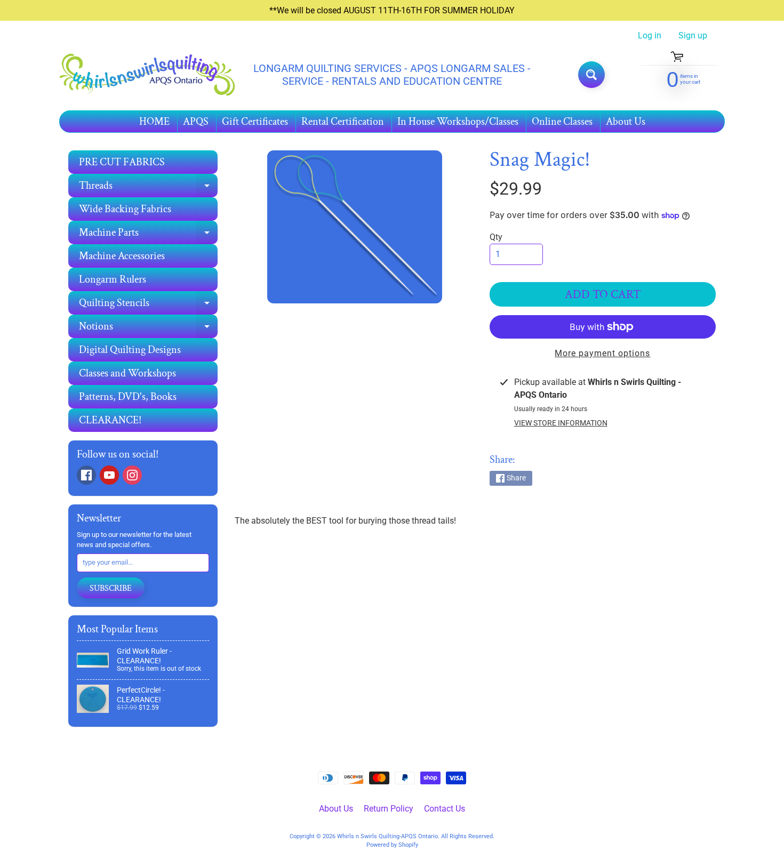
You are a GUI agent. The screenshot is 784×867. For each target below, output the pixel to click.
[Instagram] (132, 475)
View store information (560, 423)
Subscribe (111, 588)
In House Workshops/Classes (457, 122)
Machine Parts (148, 235)
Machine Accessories (122, 256)
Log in (649, 35)
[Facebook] (86, 475)
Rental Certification (342, 122)
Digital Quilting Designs (130, 350)
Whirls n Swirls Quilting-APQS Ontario (387, 836)
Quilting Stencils (148, 305)
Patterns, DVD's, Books (128, 397)
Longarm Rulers (112, 279)
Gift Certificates (255, 122)
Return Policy (388, 809)
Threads (148, 188)
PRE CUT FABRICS (122, 162)
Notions (148, 328)
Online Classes (562, 122)
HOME (154, 122)
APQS (196, 122)
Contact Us (444, 809)
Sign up (692, 35)
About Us (625, 122)
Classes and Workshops (127, 373)
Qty (496, 237)
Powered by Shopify (392, 844)
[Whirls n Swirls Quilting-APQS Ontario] (147, 75)
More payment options (602, 353)
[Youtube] (109, 475)
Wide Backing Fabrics (125, 209)
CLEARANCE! (110, 420)
